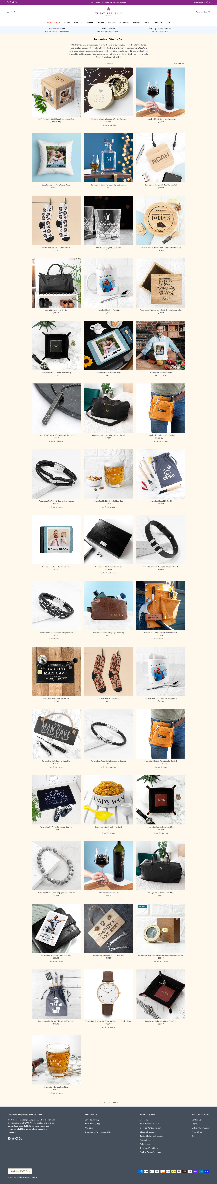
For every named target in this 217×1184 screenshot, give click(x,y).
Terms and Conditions (149, 1148)
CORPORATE (157, 22)
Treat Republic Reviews (149, 1124)
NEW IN (67, 22)
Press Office (197, 1132)
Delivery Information (200, 1128)
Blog (193, 1136)
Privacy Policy (145, 1140)
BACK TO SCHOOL (53, 22)
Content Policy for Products (151, 1136)
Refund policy (145, 1144)
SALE (168, 22)
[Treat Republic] (108, 12)
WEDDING (136, 22)
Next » (115, 1103)
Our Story (144, 1120)
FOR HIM (90, 22)
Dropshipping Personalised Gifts (98, 1132)
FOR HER (101, 22)
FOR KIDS (111, 22)
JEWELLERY (78, 22)
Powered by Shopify (30, 1177)
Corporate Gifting (92, 1120)
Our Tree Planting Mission (150, 1128)
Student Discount (147, 1132)
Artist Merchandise (92, 1124)
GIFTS (147, 22)
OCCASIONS (124, 22)
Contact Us (196, 1120)
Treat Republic (18, 1177)
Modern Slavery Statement (151, 1152)
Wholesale (89, 1128)
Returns (195, 1124)
